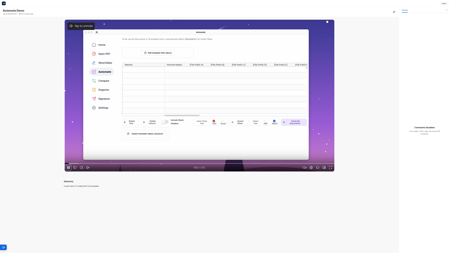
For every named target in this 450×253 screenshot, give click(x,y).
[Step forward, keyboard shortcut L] (81, 167)
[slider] (199, 163)
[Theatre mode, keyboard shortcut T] (317, 167)
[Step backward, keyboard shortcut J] (75, 167)
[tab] (405, 11)
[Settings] (311, 167)
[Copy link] (394, 12)
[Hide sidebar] (446, 9)
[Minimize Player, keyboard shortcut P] (324, 167)
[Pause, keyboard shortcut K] (68, 167)
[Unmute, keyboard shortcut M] (87, 167)
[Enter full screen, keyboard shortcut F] (330, 167)
